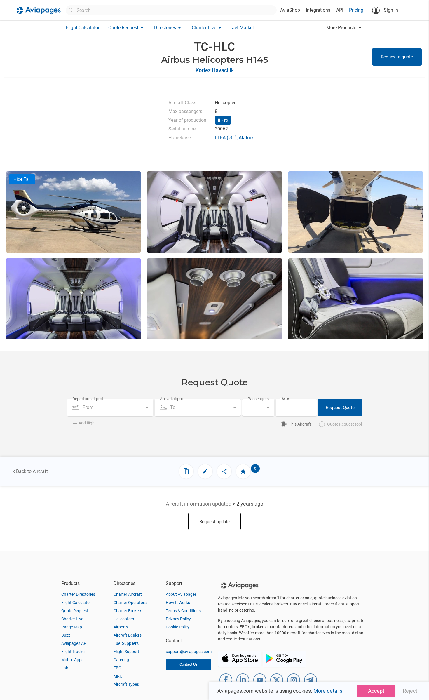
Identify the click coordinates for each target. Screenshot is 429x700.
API (339, 10)
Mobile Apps (72, 659)
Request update (214, 521)
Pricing (356, 10)
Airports (121, 627)
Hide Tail (22, 179)
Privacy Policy (178, 619)
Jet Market (243, 27)
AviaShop (290, 10)
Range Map (71, 627)
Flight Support (126, 651)
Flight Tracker (73, 651)
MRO (118, 676)
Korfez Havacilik (215, 70)
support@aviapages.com (189, 651)
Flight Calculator (83, 27)
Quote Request (74, 610)
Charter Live (72, 619)
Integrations (318, 10)
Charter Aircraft (128, 594)
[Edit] (205, 471)
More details (327, 691)
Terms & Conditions (183, 610)
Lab (64, 668)
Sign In (390, 10)
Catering (121, 659)
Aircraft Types (126, 684)
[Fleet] (186, 471)
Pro (224, 120)
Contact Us (188, 664)
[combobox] (110, 407)
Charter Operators (130, 602)
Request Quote (340, 407)
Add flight (87, 423)
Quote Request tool (344, 424)
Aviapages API (74, 643)
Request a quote (397, 57)
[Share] (224, 471)
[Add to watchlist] (243, 471)
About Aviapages (181, 594)
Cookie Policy (178, 627)
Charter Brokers (128, 610)
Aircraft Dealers (128, 635)
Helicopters (124, 619)
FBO (117, 668)
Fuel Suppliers (126, 643)
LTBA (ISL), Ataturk (234, 137)
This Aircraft (300, 424)
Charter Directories (78, 594)
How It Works (178, 602)
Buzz (65, 635)
